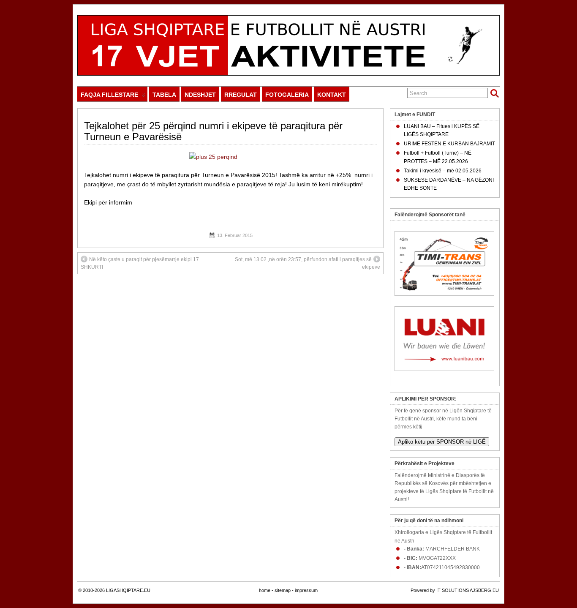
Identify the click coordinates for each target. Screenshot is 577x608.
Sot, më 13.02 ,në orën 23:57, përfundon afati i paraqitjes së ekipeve (307, 263)
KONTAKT (331, 94)
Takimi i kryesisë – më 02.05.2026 (443, 171)
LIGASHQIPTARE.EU (128, 590)
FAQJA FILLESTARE (109, 94)
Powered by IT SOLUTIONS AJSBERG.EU (455, 590)
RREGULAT (240, 94)
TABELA (164, 94)
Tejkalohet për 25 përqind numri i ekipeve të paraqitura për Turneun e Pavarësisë (213, 131)
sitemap (283, 590)
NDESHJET (200, 94)
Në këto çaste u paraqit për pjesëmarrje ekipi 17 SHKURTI (140, 263)
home (264, 590)
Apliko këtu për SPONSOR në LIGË (442, 442)
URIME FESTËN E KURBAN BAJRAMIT (449, 144)
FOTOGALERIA (287, 94)
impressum (306, 590)
